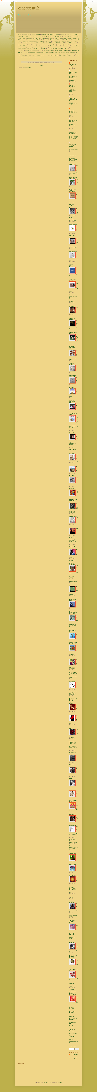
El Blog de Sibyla (73, 692)
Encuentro (36, 41)
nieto (26, 50)
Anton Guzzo (69, 34)
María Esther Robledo (53, 47)
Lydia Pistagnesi (73, 825)
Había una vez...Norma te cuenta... (72, 401)
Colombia (51, 38)
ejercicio (61, 39)
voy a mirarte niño (34, 57)
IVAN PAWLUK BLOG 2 (73, 840)
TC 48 (24, 55)
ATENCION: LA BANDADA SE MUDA (72, 937)
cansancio (29, 38)
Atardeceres (77, 530)
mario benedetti (74, 47)
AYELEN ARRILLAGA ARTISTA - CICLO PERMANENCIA (73, 992)
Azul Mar (71, 453)
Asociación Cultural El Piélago (72, 318)
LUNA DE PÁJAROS (71, 934)
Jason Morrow (46, 1082)
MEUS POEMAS (73, 449)
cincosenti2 (28, 8)
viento (76, 55)
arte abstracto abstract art (72, 376)
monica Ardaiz (64, 48)
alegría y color (72, 465)
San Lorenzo (32, 54)
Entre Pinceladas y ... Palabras (73, 1026)
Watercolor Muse (73, 658)
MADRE (35, 47)
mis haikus (42, 48)
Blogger (60, 1082)
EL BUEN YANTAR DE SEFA (72, 348)
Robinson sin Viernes (70, 52)
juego (63, 44)
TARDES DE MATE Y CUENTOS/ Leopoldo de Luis (73, 1031)
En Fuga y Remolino (71, 218)
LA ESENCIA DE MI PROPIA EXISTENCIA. (73, 501)
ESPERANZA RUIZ (56, 41)
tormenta (46, 55)
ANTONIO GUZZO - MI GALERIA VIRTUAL (72, 87)
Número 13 (71, 714)
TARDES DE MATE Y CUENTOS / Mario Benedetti (73, 562)
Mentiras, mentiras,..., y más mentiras (73, 103)
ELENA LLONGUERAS (74, 39)
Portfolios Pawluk (73, 842)
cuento (56, 38)
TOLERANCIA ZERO (39, 55)
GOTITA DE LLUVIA (60, 42)
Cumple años (64, 38)
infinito (39, 44)
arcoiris (42, 36)
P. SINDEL (66, 50)
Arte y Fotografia (73, 527)
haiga (66, 42)
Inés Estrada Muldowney (72, 538)
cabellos (24, 38)
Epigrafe (41, 41)
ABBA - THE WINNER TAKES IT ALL (73, 542)
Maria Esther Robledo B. (63, 47)
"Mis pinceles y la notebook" (73, 547)
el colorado (67, 39)
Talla (77, 54)
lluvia (62, 45)
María (39, 47)
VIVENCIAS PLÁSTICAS (72, 1008)
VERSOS (65, 55)
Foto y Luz (71, 845)
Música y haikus (73, 516)
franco (23, 42)
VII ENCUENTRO (21, 57)
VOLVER (28, 57)
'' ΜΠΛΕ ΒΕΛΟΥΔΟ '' (72, 364)
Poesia (51, 52)
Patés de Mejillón (77, 182)
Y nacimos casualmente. (72, 111)
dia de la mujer (23, 39)
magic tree (71, 741)
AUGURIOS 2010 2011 (58, 36)
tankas (19, 55)
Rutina (19, 54)
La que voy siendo (73, 896)
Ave (64, 36)
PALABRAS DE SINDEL (73, 73)
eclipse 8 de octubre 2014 (54, 39)
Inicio (41, 65)
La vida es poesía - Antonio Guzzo (32, 45)
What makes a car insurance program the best (73, 676)
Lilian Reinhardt (52, 45)
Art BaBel (71, 983)
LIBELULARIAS (73, 224)
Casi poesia (34, 38)
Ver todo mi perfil (73, 1058)
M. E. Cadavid (29, 47)
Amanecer (57, 34)
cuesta (60, 38)
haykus (75, 42)
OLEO (52, 50)
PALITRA (71, 488)
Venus (61, 55)
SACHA (27, 54)
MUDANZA (71, 916)
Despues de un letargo (72, 38)
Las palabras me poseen (44, 45)
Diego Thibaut (45, 39)
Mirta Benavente (73, 251)
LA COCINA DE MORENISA (73, 178)
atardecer (50, 36)
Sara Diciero (72, 432)
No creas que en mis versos (33, 50)
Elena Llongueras (73, 581)
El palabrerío (72, 387)
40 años (19, 34)
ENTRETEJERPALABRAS (73, 121)
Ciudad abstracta (77, 380)
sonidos (69, 54)
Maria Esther (44, 47)
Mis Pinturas (72, 778)
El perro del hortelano (72, 1012)
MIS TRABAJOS (56, 48)
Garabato (38, 42)
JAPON (50, 44)
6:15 (29, 34)
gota (53, 42)
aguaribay (38, 34)
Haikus (70, 42)
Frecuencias (77, 309)
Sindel (53, 54)
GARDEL (43, 42)
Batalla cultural (72, 220)
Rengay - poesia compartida (59, 52)
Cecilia (43, 38)
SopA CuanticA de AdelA (72, 280)
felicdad (68, 41)
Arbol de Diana (72, 853)
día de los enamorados (31, 39)
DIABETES (39, 39)
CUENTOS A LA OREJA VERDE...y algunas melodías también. (73, 701)
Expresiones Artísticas (72, 305)
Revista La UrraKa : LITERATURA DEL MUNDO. (72, 887)
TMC (32, 55)
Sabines (23, 54)
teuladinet (71, 942)
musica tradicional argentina (74, 48)
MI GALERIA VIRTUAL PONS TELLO (25, 48)
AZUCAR (68, 36)
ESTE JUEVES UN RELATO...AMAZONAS (73, 114)
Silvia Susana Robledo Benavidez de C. (73, 149)
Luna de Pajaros (73, 475)
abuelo (33, 34)
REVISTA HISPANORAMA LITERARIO (73, 612)
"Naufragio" (71, 67)
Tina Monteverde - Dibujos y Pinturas (73, 921)
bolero (78, 36)
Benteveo (73, 36)
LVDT (70, 585)
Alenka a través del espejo (72, 1015)
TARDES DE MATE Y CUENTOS (72, 265)
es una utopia (47, 41)
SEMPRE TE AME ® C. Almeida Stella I (44, 54)
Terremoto (28, 55)
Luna (19, 47)
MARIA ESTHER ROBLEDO (73, 133)
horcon (30, 44)
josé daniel (59, 44)
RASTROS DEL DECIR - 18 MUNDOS (72, 92)
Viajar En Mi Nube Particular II (73, 99)
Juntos (67, 44)
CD (39, 38)
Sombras (64, 54)
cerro (47, 38)
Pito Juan (38, 52)
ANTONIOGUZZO (74, 1055)
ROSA (76, 52)
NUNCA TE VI (46, 50)
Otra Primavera (73, 915)
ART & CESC (72, 875)
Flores (19, 42)
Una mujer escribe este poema (71, 206)
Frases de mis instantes (30, 42)
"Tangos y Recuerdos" (72, 902)
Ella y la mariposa (22, 41)
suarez (73, 54)
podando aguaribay (44, 52)
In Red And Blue (77, 492)
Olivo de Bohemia (58, 50)
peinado (27, 52)
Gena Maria (49, 42)
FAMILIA (63, 41)
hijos (26, 44)
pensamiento (32, 52)
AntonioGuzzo (28, 36)
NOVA (41, 50)
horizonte (34, 44)
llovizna (58, 45)
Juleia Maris (72, 681)
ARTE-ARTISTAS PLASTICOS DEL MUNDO (73, 1037)
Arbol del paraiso (36, 36)
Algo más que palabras (72, 65)
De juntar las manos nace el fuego (72, 599)
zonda (40, 57)
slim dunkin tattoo (77, 793)
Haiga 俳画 (71, 814)
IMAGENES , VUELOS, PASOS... (72, 145)
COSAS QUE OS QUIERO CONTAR (73, 956)
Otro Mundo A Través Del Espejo (73, 673)
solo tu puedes (59, 54)
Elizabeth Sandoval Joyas (72, 765)
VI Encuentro (71, 55)
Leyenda (77, 405)
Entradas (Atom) (27, 67)
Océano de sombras (77, 211)
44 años (24, 34)
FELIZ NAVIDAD (74, 41)
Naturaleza (21, 50)
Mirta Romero (36, 48)
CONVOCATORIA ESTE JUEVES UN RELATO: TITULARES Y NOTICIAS (73, 77)
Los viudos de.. (67, 45)
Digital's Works (72, 864)
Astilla (46, 36)
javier (54, 44)
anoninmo (63, 34)
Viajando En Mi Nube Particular (73, 643)
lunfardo (23, 47)
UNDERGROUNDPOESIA (54, 55)
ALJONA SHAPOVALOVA (47, 34)
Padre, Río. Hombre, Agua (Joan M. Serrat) (73, 848)
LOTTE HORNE (75, 45)
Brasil (20, 38)
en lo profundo (30, 41)
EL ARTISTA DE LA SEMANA (73, 1019)
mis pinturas (49, 48)
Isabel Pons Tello (45, 44)
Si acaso (71, 897)
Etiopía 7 (77, 519)
